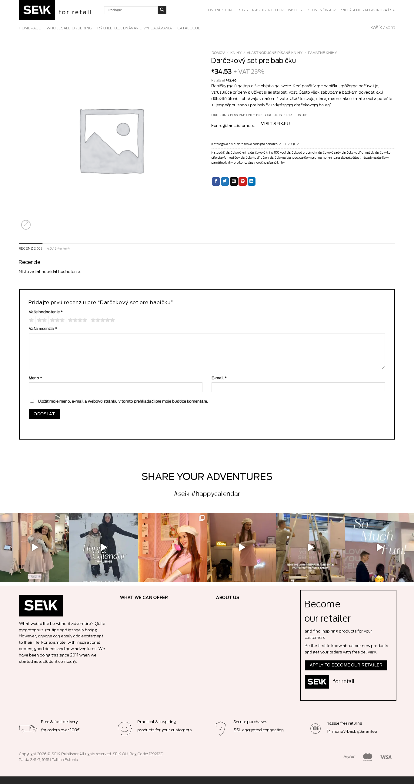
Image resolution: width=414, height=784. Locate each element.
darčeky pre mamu (313, 157)
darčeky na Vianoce (284, 157)
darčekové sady (329, 152)
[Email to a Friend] (234, 181)
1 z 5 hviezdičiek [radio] (30, 320)
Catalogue (189, 28)
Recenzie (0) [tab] (31, 248)
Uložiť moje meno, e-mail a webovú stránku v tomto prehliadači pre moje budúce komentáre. (123, 401)
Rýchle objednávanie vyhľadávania (135, 28)
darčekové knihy (237, 152)
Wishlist (296, 10)
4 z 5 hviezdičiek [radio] (76, 320)
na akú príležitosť (348, 157)
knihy (236, 53)
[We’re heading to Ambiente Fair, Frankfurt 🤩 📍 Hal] (379, 547)
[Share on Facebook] (216, 181)
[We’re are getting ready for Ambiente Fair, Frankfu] (310, 547)
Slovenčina (320, 10)
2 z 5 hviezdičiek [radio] (41, 320)
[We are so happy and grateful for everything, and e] (34, 547)
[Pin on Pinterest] (243, 181)
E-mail (219, 378)
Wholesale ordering (69, 28)
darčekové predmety (302, 152)
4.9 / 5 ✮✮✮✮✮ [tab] (58, 248)
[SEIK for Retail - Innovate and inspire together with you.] (57, 10)
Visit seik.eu (275, 124)
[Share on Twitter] (225, 181)
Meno (35, 378)
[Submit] (162, 10)
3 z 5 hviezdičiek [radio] (56, 320)
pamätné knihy (322, 53)
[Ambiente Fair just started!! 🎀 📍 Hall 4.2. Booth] (241, 547)
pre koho (240, 162)
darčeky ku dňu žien (255, 157)
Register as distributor (261, 10)
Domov (218, 53)
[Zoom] (26, 225)
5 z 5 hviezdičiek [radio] (102, 320)
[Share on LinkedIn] (252, 181)
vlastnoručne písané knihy (274, 53)
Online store (221, 10)
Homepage (30, 28)
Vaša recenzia (43, 329)
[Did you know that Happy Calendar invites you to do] (103, 547)
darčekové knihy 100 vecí (268, 152)
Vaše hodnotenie (46, 312)
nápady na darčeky (375, 157)
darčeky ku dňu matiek (358, 152)
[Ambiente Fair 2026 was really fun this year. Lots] (172, 547)
